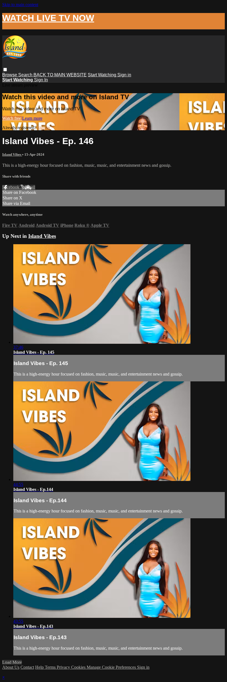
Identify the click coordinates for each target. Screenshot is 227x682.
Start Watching (102, 74)
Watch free (12, 118)
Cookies (79, 667)
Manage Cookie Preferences (112, 667)
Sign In (41, 79)
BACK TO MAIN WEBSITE (60, 74)
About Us (10, 667)
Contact (27, 667)
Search (25, 74)
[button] (5, 69)
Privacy (64, 667)
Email (30, 187)
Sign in (124, 74)
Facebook (11, 187)
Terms (51, 667)
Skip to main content (20, 4)
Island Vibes (12, 154)
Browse (10, 74)
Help (40, 667)
